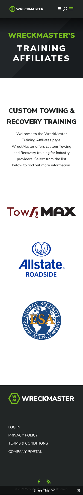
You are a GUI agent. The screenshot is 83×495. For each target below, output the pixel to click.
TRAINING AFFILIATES (41, 53)
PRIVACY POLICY (23, 435)
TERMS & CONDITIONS (28, 443)
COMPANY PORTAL (25, 451)
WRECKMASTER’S (41, 35)
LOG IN (14, 427)
